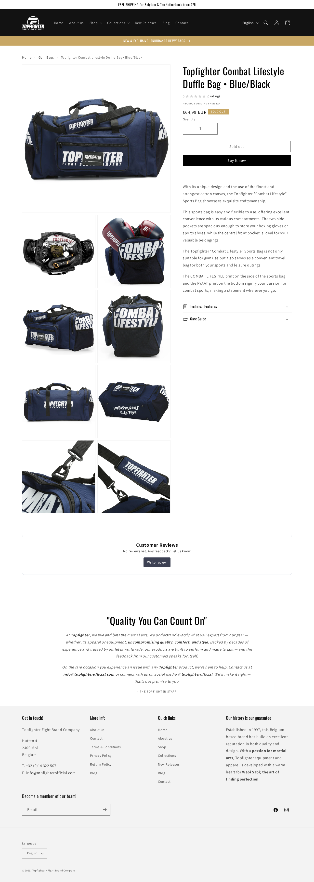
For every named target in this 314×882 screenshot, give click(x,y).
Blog (93, 773)
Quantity (189, 119)
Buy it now (236, 160)
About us (97, 730)
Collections (167, 755)
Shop (162, 747)
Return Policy (100, 764)
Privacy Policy (100, 755)
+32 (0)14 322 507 (41, 765)
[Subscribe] (104, 809)
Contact (96, 738)
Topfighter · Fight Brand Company (54, 870)
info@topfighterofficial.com (51, 772)
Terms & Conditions (105, 747)
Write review (157, 562)
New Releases (169, 764)
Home (162, 730)
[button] (95, 23)
